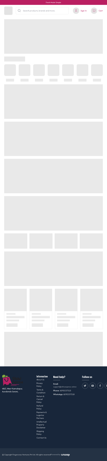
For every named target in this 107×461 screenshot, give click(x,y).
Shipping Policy (40, 433)
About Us (40, 379)
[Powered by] (65, 454)
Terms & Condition (41, 391)
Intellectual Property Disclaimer (42, 424)
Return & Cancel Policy (40, 399)
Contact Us (41, 437)
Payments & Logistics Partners (42, 415)
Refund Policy (40, 407)
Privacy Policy (40, 385)
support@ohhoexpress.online (64, 386)
